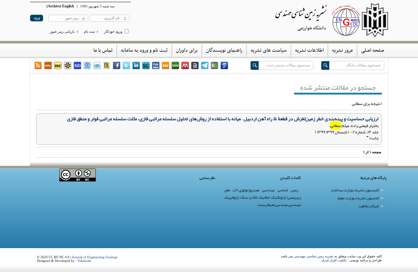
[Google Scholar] (224, 65)
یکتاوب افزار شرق (334, 260)
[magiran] (106, 65)
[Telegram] (204, 65)
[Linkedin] (136, 65)
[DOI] (165, 65)
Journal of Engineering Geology (95, 257)
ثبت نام (89, 31)
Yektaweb (84, 261)
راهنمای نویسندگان (224, 50)
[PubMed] (155, 65)
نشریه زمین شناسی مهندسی (314, 256)
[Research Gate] (214, 65)
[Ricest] (67, 65)
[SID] (77, 65)
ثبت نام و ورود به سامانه (144, 50)
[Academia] (195, 65)
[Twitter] (126, 65)
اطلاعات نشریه (309, 50)
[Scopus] (146, 65)
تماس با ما (103, 50)
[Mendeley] (185, 65)
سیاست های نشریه (269, 50)
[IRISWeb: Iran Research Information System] (97, 65)
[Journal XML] (48, 65)
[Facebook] (116, 65)
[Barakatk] (87, 65)
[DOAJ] (175, 65)
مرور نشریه (342, 50)
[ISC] (58, 65)
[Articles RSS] (38, 65)
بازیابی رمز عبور (62, 31)
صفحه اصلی (372, 50)
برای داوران (187, 50)
